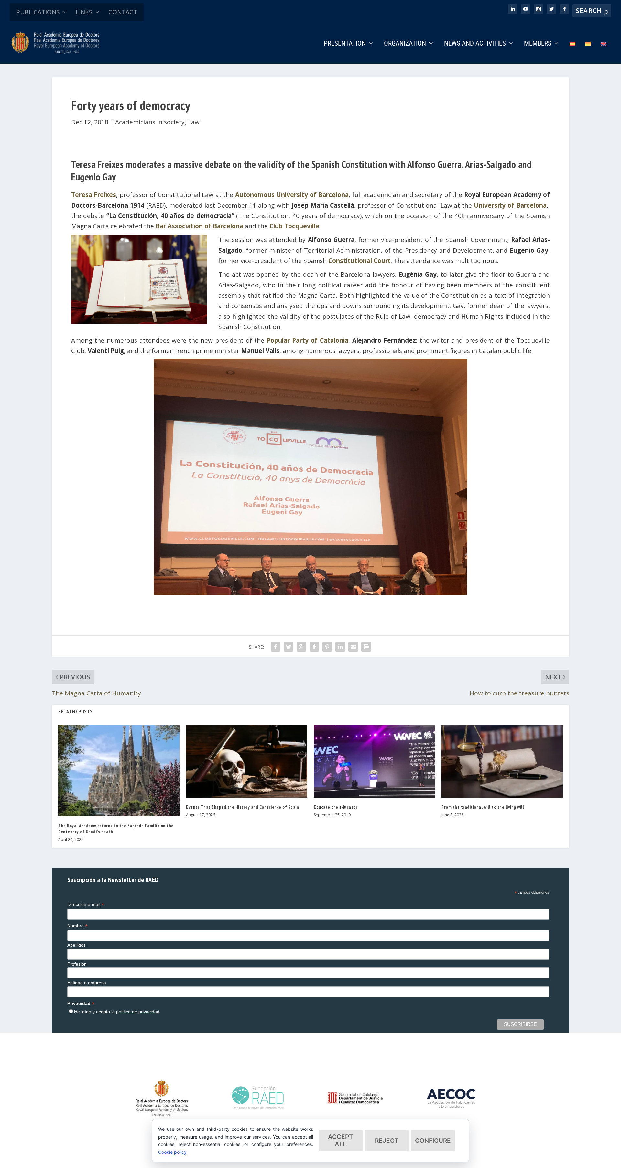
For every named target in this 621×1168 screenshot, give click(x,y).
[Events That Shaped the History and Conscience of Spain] (246, 761)
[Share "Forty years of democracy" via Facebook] (275, 646)
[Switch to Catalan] (588, 52)
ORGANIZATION (405, 44)
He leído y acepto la (116, 1011)
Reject (387, 1140)
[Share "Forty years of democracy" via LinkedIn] (340, 646)
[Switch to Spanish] (572, 52)
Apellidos (76, 945)
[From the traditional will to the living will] (502, 761)
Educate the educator (335, 807)
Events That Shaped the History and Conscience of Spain (242, 807)
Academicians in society (150, 122)
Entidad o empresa (86, 982)
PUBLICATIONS (38, 12)
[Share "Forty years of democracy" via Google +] (301, 646)
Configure (433, 1140)
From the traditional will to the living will (482, 807)
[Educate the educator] (374, 761)
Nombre (77, 926)
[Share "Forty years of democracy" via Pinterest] (327, 646)
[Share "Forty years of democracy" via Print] (366, 646)
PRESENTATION (345, 44)
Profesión (77, 963)
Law (194, 122)
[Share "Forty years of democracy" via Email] (353, 646)
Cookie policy (172, 1152)
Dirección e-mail (85, 904)
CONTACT (122, 12)
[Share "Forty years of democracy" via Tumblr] (314, 646)
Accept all (340, 1140)
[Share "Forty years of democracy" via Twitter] (288, 646)
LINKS (84, 12)
